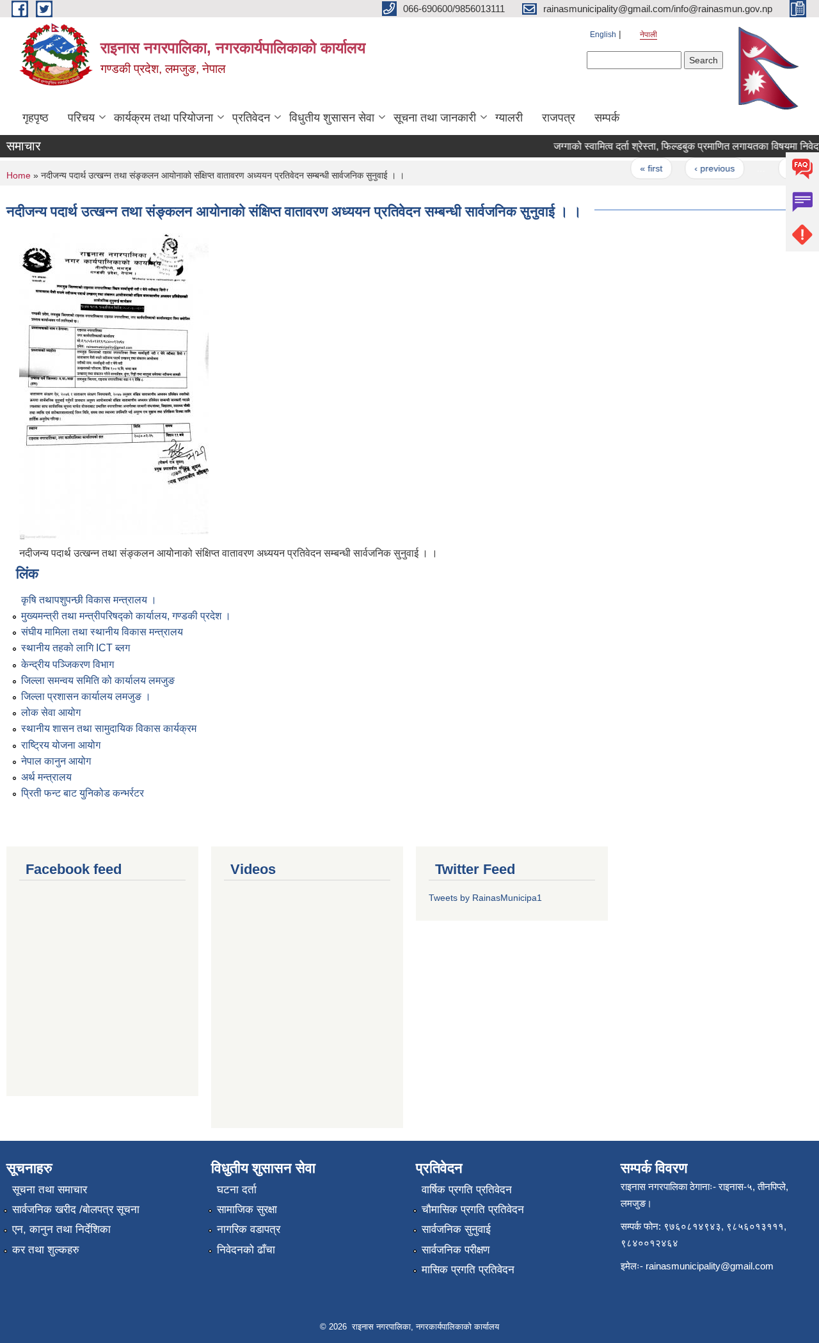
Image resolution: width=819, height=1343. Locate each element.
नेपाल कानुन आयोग (56, 761)
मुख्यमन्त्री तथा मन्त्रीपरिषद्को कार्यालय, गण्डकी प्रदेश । (126, 615)
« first (641, 168)
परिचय (81, 117)
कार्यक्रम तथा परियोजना (163, 117)
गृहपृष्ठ (35, 117)
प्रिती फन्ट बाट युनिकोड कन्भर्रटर (82, 793)
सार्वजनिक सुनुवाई (456, 1229)
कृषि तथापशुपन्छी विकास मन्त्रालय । (89, 599)
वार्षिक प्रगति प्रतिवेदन (467, 1190)
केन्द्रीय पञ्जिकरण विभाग (67, 664)
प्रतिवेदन (251, 117)
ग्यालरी (509, 117)
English (603, 34)
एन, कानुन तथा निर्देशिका (61, 1229)
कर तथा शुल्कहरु (45, 1250)
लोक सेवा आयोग (51, 712)
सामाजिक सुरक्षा (247, 1210)
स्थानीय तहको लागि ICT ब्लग (75, 647)
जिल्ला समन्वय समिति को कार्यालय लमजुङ (98, 680)
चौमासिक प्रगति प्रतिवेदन (473, 1210)
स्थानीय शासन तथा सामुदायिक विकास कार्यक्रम (108, 728)
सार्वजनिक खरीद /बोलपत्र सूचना (75, 1210)
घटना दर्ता (237, 1190)
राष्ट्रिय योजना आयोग (60, 745)
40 (783, 168)
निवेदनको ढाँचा (246, 1250)
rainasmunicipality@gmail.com (710, 1265)
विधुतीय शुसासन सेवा (331, 117)
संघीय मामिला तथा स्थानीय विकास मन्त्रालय (102, 631)
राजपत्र (558, 117)
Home (18, 175)
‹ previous (705, 168)
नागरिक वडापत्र (248, 1229)
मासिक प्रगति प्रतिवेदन (468, 1270)
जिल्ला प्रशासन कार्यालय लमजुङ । (86, 696)
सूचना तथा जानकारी (435, 117)
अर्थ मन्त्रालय (46, 777)
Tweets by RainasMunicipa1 (485, 898)
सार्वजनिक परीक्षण (455, 1250)
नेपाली (648, 34)
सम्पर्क (606, 117)
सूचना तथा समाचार (49, 1190)
